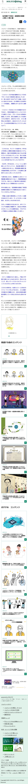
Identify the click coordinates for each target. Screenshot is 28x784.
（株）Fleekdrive (19, 765)
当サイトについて (9, 754)
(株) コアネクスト (5, 765)
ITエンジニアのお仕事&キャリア (13, 721)
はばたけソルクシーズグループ (13, 712)
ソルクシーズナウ (6, 704)
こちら (14, 773)
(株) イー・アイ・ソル (15, 762)
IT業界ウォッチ (5, 718)
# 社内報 (3, 24)
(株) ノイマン (13, 763)
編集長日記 (14, 12)
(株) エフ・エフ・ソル (5, 762)
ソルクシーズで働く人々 (11, 733)
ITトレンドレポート (9, 726)
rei (9, 336)
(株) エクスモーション (21, 763)
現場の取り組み (8, 723)
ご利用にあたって (9, 756)
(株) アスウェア (12, 765)
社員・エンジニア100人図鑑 (9, 729)
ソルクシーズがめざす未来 (11, 710)
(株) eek (24, 765)
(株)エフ (3, 767)
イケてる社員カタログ (10, 735)
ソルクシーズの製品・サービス (13, 707)
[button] (25, 386)
